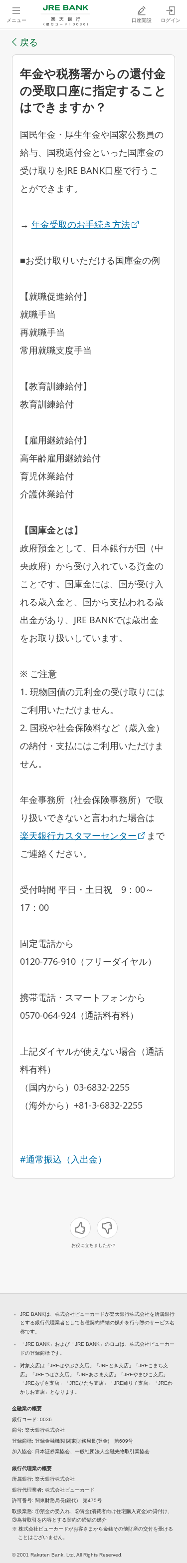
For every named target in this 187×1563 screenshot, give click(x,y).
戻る (29, 41)
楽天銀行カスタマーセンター (78, 835)
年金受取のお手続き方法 (80, 224)
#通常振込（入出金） (63, 1159)
